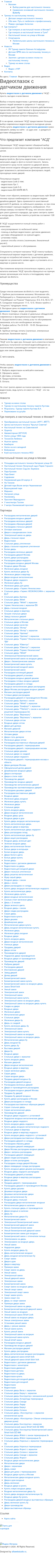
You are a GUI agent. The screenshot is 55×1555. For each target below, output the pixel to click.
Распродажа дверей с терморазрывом (22, 745)
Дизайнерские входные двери (18, 770)
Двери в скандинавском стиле (18, 532)
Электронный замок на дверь (17, 535)
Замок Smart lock (12, 986)
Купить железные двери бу (16, 571)
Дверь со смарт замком (15, 1300)
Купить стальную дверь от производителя (23, 1208)
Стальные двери (11, 807)
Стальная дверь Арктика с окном (19, 700)
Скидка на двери (12, 1006)
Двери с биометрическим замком (19, 661)
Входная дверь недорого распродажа (21, 1171)
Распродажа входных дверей (17, 518)
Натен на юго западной (15, 447)
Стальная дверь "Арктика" (16, 633)
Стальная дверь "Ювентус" (16, 644)
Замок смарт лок (12, 1297)
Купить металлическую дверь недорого (22, 829)
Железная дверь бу (13, 582)
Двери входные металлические (18, 577)
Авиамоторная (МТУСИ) (15, 433)
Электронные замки (13, 1280)
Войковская (9, 449)
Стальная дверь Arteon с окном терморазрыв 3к (26, 1435)
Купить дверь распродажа (16, 1351)
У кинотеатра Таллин (14, 502)
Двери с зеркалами (13, 1466)
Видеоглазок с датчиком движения (20, 863)
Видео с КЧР (14, 68)
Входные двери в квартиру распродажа (22, 1177)
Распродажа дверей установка (18, 675)
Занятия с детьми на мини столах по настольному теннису (25, 59)
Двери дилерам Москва (15, 765)
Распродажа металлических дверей (20, 515)
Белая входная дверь (14, 851)
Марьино (8, 491)
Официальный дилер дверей (17, 767)
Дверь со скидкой (12, 1023)
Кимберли (9, 444)
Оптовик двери (11, 734)
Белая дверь (10, 549)
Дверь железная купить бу (16, 1502)
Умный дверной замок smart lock (19, 1356)
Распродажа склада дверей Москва (20, 1163)
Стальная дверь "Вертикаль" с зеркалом (22, 717)
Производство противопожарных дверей (23, 787)
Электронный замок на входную (19, 1034)
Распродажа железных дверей (18, 521)
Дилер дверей (10, 975)
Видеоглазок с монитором (16, 1365)
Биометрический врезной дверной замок (23, 1309)
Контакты (8, 71)
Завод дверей (10, 972)
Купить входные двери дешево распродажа (24, 1168)
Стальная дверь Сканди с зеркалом (20, 1454)
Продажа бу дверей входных (17, 1095)
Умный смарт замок (13, 1289)
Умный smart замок (13, 1339)
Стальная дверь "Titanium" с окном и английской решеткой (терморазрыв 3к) (26, 710)
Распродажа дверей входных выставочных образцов (28, 1499)
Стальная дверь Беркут (15, 1407)
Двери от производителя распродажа (21, 1087)
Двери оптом (10, 950)
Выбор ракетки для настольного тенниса (31, 7)
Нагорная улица (11, 493)
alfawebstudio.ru (19, 1551)
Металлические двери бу (15, 1039)
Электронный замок (13, 994)
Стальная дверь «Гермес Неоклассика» (22, 588)
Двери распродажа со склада (17, 885)
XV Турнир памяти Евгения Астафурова (26, 49)
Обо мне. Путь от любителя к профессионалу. (29, 21)
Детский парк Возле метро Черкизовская (23, 485)
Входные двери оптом (14, 722)
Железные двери (12, 804)
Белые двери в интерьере (16, 849)
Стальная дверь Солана (15, 1409)
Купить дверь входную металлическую (22, 821)
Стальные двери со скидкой (17, 753)
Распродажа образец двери (17, 1143)
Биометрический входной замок (19, 666)
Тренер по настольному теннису (19, 15)
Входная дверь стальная (15, 1199)
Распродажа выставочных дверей (19, 793)
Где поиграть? (10, 26)
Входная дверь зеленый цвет (17, 840)
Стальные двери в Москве (16, 622)
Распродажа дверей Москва (17, 554)
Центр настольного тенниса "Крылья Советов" (25, 424)
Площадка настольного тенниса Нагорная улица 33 (28, 463)
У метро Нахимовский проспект (18, 505)
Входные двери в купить (15, 1485)
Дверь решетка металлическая (18, 874)
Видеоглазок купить (13, 916)
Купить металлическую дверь (17, 823)
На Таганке (9, 482)
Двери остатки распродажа (16, 1160)
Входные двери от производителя (20, 958)
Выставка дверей (12, 1048)
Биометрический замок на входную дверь (23, 658)
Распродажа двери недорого (17, 560)
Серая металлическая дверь (17, 1109)
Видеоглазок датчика (14, 1370)
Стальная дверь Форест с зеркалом (20, 1449)
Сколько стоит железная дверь (18, 899)
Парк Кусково (10, 471)
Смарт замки (10, 1258)
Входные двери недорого (16, 579)
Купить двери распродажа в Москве (20, 1098)
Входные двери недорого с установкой (22, 1115)
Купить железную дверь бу (16, 1025)
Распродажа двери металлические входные (24, 1202)
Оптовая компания (13, 529)
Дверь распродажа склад (15, 832)
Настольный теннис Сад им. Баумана (21, 468)
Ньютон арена (10, 441)
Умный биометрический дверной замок (22, 1230)
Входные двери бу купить (16, 1496)
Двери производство (13, 1505)
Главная (8, 1)
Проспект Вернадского (14, 499)
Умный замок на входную (16, 1311)
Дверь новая (10, 1468)
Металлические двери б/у (16, 1216)
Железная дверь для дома (16, 585)
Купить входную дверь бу (16, 1250)
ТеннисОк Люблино (13, 438)
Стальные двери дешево (15, 751)
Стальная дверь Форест (15, 1457)
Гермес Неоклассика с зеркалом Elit (21, 605)
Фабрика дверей (11, 964)
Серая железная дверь (15, 1070)
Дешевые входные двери (15, 1191)
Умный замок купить (13, 1328)
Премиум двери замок (14, 1303)
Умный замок (10, 989)
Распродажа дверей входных (17, 1081)
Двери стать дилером (14, 737)
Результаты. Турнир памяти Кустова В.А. (23, 408)
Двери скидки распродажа (16, 1157)
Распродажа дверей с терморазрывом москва (25, 748)
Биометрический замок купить (18, 664)
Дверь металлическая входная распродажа (24, 1353)
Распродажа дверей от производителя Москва (25, 697)
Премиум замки (11, 1266)
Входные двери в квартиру (16, 826)
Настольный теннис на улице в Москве (26, 35)
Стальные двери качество (16, 624)
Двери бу (8, 1051)
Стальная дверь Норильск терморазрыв (22, 1446)
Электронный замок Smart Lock (18, 1314)
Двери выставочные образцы (17, 1508)
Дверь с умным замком (15, 1325)
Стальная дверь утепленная (17, 543)
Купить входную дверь (14, 809)
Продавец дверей (12, 947)
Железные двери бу (13, 1020)
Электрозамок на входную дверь (19, 1241)
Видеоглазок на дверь (14, 865)
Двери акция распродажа (16, 837)
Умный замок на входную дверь (19, 1317)
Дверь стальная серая (14, 537)
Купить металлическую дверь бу (19, 835)
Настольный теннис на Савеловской (21, 427)
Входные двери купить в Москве (19, 1474)
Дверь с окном (10, 882)
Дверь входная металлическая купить (21, 927)
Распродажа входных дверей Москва (21, 563)
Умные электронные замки (16, 1320)
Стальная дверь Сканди (15, 1401)
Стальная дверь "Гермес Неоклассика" (22, 650)
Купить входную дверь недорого (19, 1123)
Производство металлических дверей (21, 784)
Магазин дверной (12, 728)
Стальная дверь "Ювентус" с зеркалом (22, 647)
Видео (7, 65)
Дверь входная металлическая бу (19, 1255)
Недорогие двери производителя (19, 955)
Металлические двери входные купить (22, 1477)
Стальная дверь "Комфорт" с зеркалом (22, 706)
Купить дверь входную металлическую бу (23, 1494)
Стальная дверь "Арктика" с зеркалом (21, 636)
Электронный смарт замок (16, 1292)
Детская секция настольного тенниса (25, 18)
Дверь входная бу (12, 1042)
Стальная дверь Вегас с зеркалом (20, 1390)
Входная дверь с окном (15, 880)
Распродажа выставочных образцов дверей (24, 742)
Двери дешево (10, 919)
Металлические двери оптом (17, 731)
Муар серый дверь (12, 877)
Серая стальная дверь (14, 1107)
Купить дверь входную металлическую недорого (26, 888)
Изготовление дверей (14, 969)
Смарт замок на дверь (14, 1269)
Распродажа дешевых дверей (18, 790)
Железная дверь (12, 930)
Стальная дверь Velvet (14, 599)
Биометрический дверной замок (19, 1224)
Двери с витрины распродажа (18, 1152)
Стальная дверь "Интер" (15, 627)
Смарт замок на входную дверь (18, 1286)
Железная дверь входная (16, 568)
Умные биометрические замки (18, 1227)
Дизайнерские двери (13, 922)
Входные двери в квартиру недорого (21, 1132)
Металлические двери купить (17, 924)
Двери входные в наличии (16, 1210)
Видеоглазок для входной (16, 1381)
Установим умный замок (15, 1323)
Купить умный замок (13, 1331)
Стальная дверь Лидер (14, 1404)
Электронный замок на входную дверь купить (25, 1003)
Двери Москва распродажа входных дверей (24, 689)
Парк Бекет (9, 474)
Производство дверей (14, 779)
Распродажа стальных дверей (18, 526)
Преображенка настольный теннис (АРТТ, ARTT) (27, 421)
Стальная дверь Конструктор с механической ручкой (28, 1395)
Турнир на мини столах (19, 63)
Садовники (9, 477)
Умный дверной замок (14, 1278)
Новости (8, 46)
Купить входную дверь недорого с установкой (25, 1135)
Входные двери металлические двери (21, 1460)
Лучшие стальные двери (15, 613)
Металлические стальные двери (19, 619)
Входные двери (11, 795)
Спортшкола (14, 37)
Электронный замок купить (16, 997)
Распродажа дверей (13, 966)
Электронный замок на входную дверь (22, 1000)
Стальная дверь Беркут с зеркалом (20, 1393)
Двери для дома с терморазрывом (20, 1471)
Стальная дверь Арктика (15, 596)
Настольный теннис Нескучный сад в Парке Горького (28, 465)
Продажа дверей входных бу (17, 1079)
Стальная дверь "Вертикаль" (17, 714)
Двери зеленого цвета (14, 905)
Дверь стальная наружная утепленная (22, 546)
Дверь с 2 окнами (12, 902)
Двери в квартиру (12, 1264)
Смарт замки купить (13, 1295)
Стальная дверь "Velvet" (15, 652)
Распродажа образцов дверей (18, 523)
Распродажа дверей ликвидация (19, 1146)
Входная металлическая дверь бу (19, 1491)
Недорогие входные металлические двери (23, 1118)
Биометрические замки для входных (21, 1233)
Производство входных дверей (18, 781)
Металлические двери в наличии (19, 1205)
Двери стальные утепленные (17, 871)
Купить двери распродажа (16, 557)
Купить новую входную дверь (17, 1488)
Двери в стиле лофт (13, 776)
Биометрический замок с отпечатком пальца (24, 1236)
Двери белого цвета (13, 854)
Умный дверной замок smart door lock (21, 1359)
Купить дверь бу (11, 1045)
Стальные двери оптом (15, 720)
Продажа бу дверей (13, 1093)
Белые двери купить (13, 857)
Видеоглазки (10, 540)
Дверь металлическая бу (15, 1196)
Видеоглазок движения (14, 1367)
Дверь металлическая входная (18, 1252)
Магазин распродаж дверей (17, 692)
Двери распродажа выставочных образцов (23, 1137)
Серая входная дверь (14, 1076)
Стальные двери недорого (16, 756)
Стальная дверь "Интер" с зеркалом (21, 630)
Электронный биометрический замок (21, 655)
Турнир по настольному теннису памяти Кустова (26, 405)
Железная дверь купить (15, 801)
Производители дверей (15, 952)
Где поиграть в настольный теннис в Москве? (29, 29)
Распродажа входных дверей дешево (21, 678)
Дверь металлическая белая (17, 846)
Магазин (12, 4)
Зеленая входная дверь (15, 843)
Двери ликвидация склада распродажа (22, 1166)
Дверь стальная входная (15, 608)
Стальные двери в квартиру (17, 610)
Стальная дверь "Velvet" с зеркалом (20, 602)
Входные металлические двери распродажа (24, 686)
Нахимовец (9, 496)
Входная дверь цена (13, 815)
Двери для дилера (12, 725)
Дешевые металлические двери (19, 1194)
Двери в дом (10, 1261)
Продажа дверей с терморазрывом (20, 1182)
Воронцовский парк (13, 488)
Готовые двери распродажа (17, 694)
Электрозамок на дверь (15, 1238)
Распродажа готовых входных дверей (21, 680)
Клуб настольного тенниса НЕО (18, 452)
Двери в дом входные (14, 1480)
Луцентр (8, 430)
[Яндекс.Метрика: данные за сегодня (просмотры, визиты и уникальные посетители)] (8, 1543)
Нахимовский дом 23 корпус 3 (18, 479)
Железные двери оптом (15, 739)
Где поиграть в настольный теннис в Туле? (28, 32)
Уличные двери (11, 944)
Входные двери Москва (15, 565)
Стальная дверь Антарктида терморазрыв (23, 1398)
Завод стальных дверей (15, 616)
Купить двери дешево (14, 1188)
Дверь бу (8, 1213)
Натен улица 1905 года (15, 435)
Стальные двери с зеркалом (17, 1056)
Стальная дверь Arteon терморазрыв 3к (22, 1438)
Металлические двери (14, 1014)
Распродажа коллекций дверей (18, 672)
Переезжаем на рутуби (15, 411)
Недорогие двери (12, 1247)
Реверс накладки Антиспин (20, 23)
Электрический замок (14, 992)
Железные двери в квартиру (17, 574)
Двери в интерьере (13, 773)
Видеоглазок (10, 1384)
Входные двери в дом (14, 818)
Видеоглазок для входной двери (19, 868)
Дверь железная (11, 1482)
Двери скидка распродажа (16, 910)
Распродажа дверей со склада (18, 683)
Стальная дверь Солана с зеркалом (21, 1452)
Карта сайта (9, 1518)
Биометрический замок (15, 669)
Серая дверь (10, 913)
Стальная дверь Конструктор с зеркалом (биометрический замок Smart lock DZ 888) (24, 1425)
